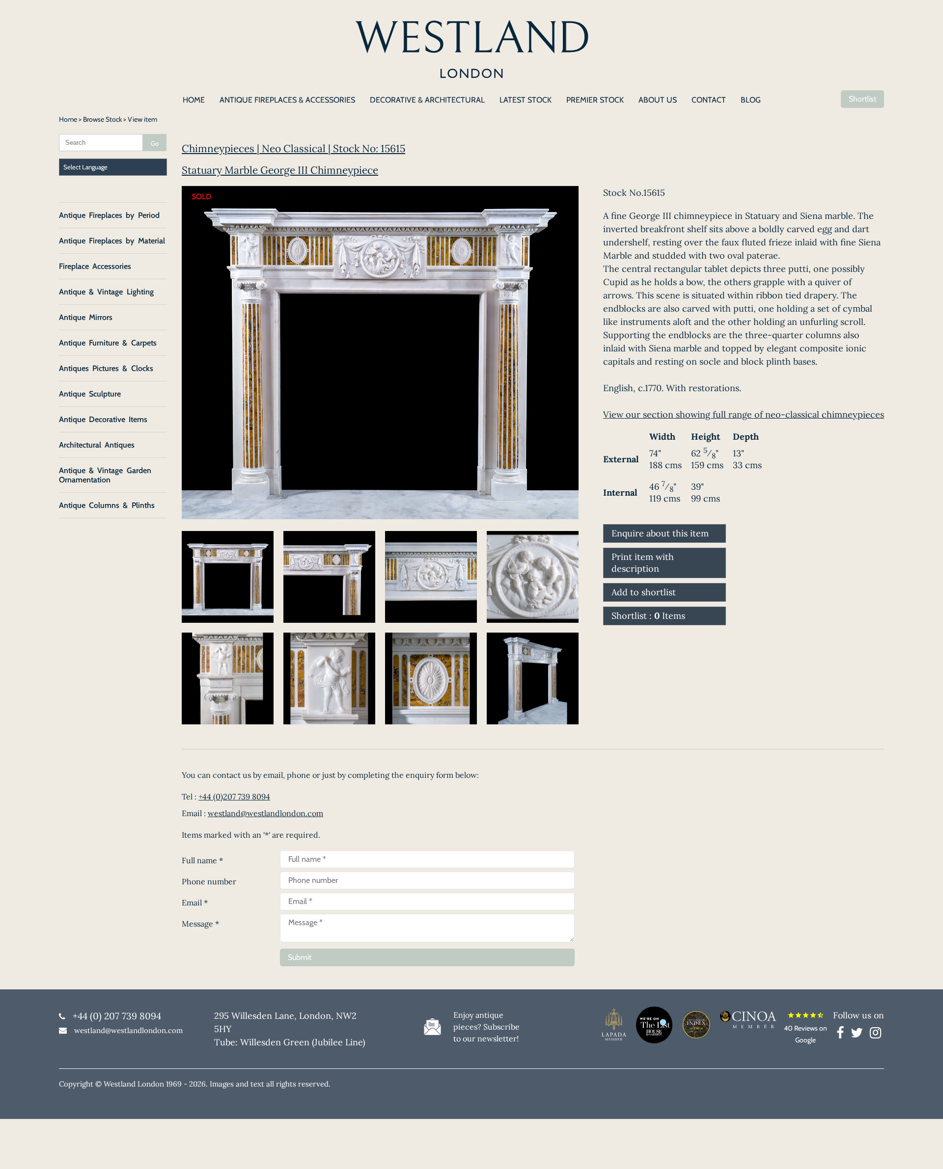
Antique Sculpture (90, 394)
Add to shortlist (643, 592)
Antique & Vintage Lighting (106, 291)
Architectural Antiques (97, 445)
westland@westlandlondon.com (265, 813)
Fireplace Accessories (95, 266)
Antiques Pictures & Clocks (106, 368)
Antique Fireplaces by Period (109, 215)
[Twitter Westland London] (859, 1034)
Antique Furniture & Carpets (108, 342)
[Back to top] (923, 1149)
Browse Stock (102, 119)
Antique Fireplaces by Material (112, 240)
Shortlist (862, 99)
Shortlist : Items (648, 615)
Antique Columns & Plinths (107, 505)
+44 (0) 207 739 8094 (117, 1016)
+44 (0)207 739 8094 (234, 796)
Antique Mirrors (85, 317)
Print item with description (642, 562)
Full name (202, 860)
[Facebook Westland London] (842, 1034)
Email (195, 902)
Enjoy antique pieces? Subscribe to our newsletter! (486, 1026)
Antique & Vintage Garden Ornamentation (105, 475)
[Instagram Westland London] (875, 1034)
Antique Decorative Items (103, 419)
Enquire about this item (660, 533)
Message (200, 924)
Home (68, 119)
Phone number (209, 881)
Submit (299, 957)
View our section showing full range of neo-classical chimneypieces (743, 414)
